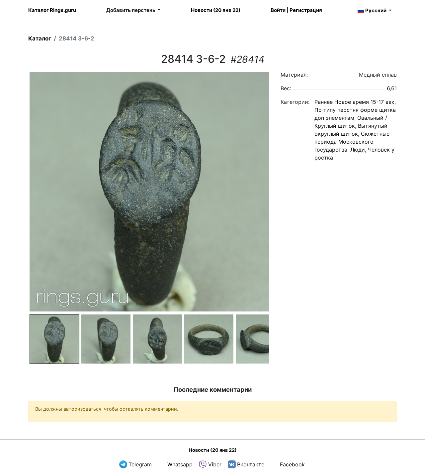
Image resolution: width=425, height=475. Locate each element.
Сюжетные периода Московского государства (351, 141)
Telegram (140, 464)
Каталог (39, 38)
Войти (278, 10)
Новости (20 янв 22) (215, 10)
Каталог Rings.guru (52, 10)
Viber (214, 464)
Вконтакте (250, 464)
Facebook (292, 464)
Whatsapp (180, 464)
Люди (357, 149)
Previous (19, 191)
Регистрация (306, 10)
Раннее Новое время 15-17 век (354, 102)
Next (279, 191)
